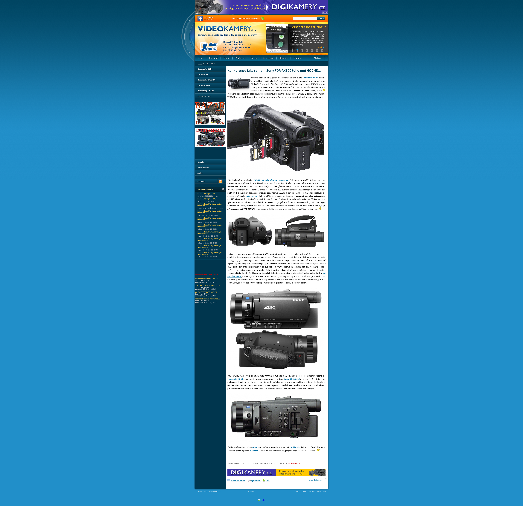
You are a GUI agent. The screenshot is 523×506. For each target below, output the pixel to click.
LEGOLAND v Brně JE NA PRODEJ (207, 285)
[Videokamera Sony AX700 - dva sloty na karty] (275, 173)
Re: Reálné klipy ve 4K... (206, 194)
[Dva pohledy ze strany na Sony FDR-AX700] (275, 369)
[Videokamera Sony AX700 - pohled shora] (299, 247)
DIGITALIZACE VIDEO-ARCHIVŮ (206, 292)
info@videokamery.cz (240, 47)
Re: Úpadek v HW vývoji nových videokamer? (209, 205)
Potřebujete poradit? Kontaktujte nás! (246, 18)
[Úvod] (229, 31)
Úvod (200, 64)
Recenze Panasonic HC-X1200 (206, 278)
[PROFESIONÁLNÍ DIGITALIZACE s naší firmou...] (210, 146)
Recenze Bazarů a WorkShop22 (207, 299)
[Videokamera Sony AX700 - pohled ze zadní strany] (250, 247)
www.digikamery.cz (317, 480)
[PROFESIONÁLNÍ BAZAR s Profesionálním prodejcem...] (210, 124)
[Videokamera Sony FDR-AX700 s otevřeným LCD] (275, 441)
